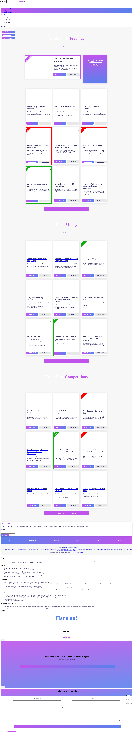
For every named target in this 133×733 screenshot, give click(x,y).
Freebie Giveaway (60, 550)
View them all (66, 46)
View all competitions (66, 513)
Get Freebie (59, 74)
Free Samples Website (114, 549)
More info (73, 74)
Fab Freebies (65, 547)
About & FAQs (8, 8)
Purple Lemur (80, 552)
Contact (6, 11)
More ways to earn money (66, 361)
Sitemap (75, 547)
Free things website (78, 549)
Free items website (106, 549)
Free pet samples (21, 549)
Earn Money (8, 22)
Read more (13, 731)
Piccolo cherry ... (31, 495)
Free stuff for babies (128, 549)
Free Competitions (10, 20)
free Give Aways (121, 549)
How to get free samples (5, 549)
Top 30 (6, 17)
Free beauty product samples (61, 549)
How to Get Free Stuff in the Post (38, 549)
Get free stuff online (28, 549)
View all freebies (66, 209)
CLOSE (3, 610)
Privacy (69, 547)
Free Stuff (7, 19)
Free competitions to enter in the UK (70, 550)
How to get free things (86, 549)
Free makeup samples (13, 549)
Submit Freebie (8, 12)
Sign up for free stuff (70, 549)
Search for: (3, 1)
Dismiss (9, 731)
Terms (72, 547)
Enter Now (32, 275)
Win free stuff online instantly (50, 549)
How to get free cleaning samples (97, 549)
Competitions (7, 38)
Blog (5, 10)
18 (78, 244)
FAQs (77, 540)
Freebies (6, 31)
